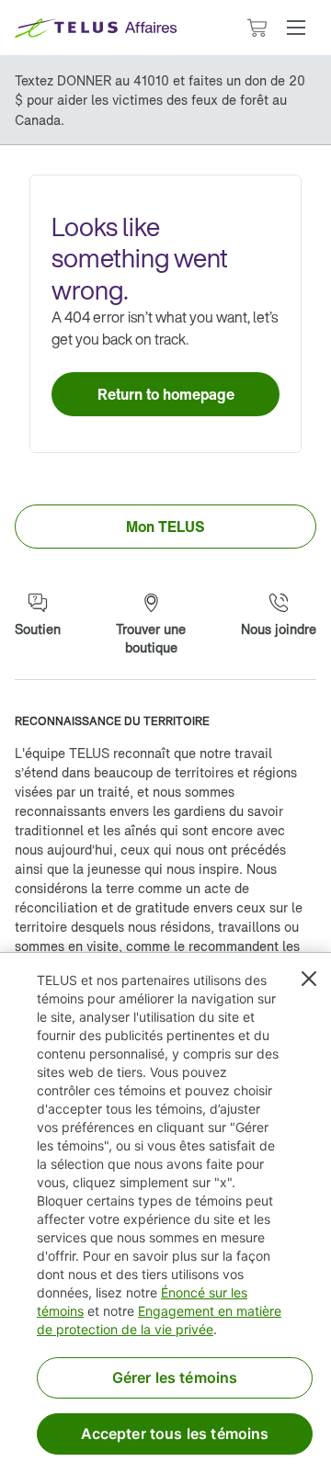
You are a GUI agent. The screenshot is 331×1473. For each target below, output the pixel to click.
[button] (296, 27)
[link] (165, 394)
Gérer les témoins (175, 1377)
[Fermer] (309, 978)
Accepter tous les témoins (175, 1433)
